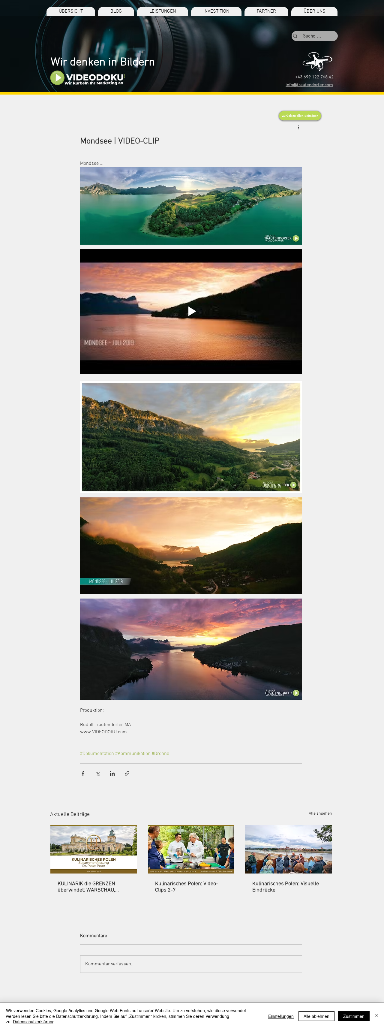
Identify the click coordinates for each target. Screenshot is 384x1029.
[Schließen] (376, 1016)
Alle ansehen (320, 813)
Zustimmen (353, 1016)
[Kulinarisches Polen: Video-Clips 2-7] (191, 849)
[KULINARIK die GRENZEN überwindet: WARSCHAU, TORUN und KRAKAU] (93, 849)
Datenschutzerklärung (34, 1021)
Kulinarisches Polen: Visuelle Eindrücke (285, 887)
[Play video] (191, 311)
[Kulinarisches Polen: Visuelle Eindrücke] (288, 849)
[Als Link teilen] (127, 773)
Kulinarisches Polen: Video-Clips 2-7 (186, 887)
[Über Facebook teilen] (83, 773)
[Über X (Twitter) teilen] (97, 773)
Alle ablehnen (316, 1016)
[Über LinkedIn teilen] (112, 773)
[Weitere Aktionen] (298, 127)
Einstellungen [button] (281, 1016)
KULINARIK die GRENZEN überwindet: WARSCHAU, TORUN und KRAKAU (86, 887)
